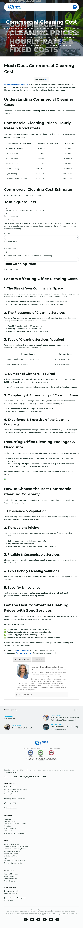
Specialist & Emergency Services (15, 849)
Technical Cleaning (41, 47)
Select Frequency (11, 216)
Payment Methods (11, 874)
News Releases (9, 716)
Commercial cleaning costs (16, 85)
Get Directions (11, 808)
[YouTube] (51, 919)
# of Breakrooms (10, 241)
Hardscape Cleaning (11, 854)
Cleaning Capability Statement (15, 833)
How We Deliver (10, 821)
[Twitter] (19, 695)
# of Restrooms (10, 248)
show (45, 79)
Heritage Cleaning (10, 858)
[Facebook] (17, 695)
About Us (7, 819)
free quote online (23, 653)
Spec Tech (7, 826)
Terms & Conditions (11, 879)
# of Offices (8, 234)
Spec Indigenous (10, 828)
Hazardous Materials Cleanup (14, 861)
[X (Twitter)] (32, 919)
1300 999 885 (23, 650)
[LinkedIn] (45, 919)
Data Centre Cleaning (11, 856)
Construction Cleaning (12, 851)
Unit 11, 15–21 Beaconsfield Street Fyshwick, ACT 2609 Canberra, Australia (15, 791)
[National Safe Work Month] (7, 727)
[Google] (31, 695)
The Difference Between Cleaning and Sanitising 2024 (64, 728)
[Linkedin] (25, 695)
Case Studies (8, 831)
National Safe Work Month (22, 728)
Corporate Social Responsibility (15, 824)
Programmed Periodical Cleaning (16, 846)
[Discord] (57, 919)
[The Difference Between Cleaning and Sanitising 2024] (46, 727)
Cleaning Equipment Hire (13, 863)
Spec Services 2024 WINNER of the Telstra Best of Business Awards (65, 718)
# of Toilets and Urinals (28, 256)
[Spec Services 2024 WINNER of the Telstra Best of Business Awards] (46, 718)
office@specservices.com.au (16, 799)
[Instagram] (22, 695)
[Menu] (75, 7)
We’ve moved (9, 719)
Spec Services (58, 673)
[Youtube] (28, 695)
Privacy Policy (9, 876)
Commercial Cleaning (11, 844)
